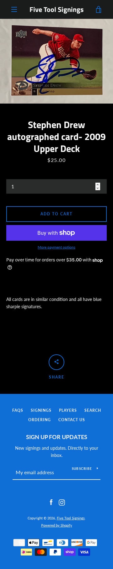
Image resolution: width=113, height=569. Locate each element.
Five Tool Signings (56, 9)
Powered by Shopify (56, 525)
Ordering (39, 419)
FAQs (17, 410)
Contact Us (71, 419)
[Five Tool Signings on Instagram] (62, 502)
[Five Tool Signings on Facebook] (51, 502)
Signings (41, 410)
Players (68, 410)
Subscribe (82, 468)
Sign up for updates (56, 436)
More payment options (56, 247)
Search (92, 410)
